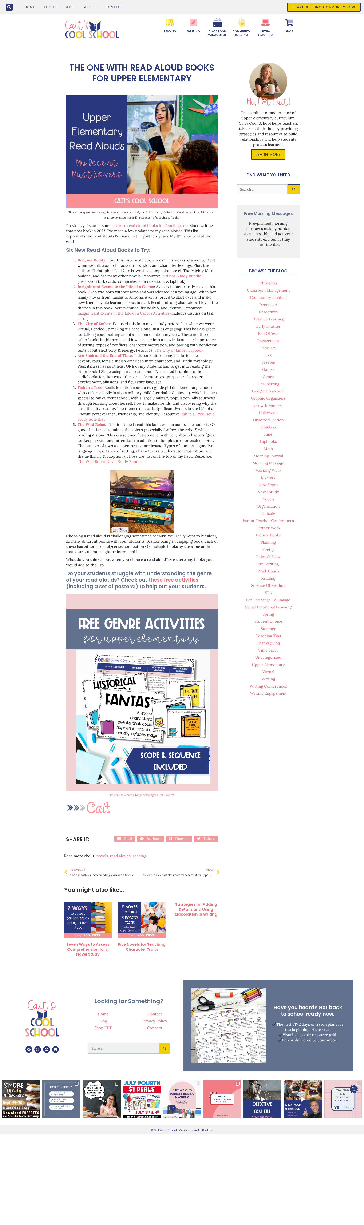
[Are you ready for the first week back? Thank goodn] (61, 1099)
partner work (268, 527)
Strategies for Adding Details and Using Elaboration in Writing (196, 909)
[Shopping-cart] (55, 1049)
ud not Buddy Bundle (182, 275)
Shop (88, 7)
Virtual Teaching (265, 33)
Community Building (241, 33)
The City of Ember (94, 323)
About (50, 7)
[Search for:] (262, 189)
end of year (268, 333)
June (268, 434)
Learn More (268, 154)
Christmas (268, 283)
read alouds (120, 855)
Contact (114, 7)
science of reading (268, 585)
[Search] (294, 189)
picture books (268, 535)
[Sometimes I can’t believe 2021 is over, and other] (343, 1099)
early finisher (268, 326)
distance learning (268, 319)
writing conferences (268, 686)
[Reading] (170, 22)
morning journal (268, 455)
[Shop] (289, 22)
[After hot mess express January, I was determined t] (262, 1099)
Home (29, 7)
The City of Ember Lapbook (179, 350)
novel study (268, 491)
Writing (193, 31)
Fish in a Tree (90, 387)
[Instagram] (37, 1049)
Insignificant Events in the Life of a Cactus (116, 286)
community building (268, 297)
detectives (268, 311)
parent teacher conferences (268, 520)
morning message (268, 463)
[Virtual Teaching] (265, 22)
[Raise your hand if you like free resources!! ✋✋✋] (222, 1099)
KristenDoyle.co (203, 1130)
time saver (268, 650)
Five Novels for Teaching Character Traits (142, 947)
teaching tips (268, 635)
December (268, 304)
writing (268, 679)
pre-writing (268, 563)
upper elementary (268, 664)
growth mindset (268, 405)
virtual (268, 671)
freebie (268, 362)
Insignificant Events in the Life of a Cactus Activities (123, 313)
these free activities (173, 579)
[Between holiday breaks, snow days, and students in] (303, 1099)
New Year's (268, 484)
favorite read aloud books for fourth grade (150, 225)
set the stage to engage (268, 599)
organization (268, 506)
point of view (268, 556)
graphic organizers (268, 398)
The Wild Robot (92, 424)
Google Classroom (268, 391)
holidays (268, 427)
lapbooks (268, 441)
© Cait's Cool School (164, 1130)
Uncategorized (268, 657)
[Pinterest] (46, 1049)
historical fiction (268, 419)
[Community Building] (241, 22)
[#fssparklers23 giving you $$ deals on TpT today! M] (142, 1099)
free (268, 355)
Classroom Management (218, 33)
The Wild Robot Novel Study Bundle (110, 461)
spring (268, 614)
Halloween (268, 412)
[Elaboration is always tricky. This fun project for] (102, 1099)
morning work (268, 470)
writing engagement (268, 693)
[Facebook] (28, 1049)
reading (139, 855)
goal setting (268, 383)
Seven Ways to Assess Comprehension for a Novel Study (87, 949)
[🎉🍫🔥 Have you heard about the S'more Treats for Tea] (21, 1099)
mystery (268, 477)
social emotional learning (268, 607)
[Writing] (193, 22)
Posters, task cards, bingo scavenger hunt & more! (142, 795)
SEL (268, 592)
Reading (169, 31)
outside (268, 513)
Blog (69, 7)
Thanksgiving (268, 643)
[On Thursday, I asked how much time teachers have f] (182, 1099)
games (268, 369)
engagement (268, 340)
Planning (268, 542)
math (268, 448)
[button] (9, 7)
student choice (268, 621)
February (268, 347)
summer (268, 628)
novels (102, 855)
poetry (268, 549)
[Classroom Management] (217, 22)
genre (268, 376)
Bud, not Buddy (91, 260)
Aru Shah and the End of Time (105, 355)
